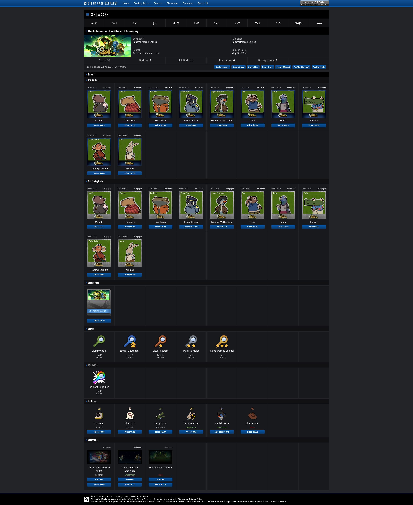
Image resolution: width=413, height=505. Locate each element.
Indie (156, 53)
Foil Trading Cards (95, 181)
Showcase (172, 3)
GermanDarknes (140, 496)
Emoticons (92, 401)
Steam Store (238, 67)
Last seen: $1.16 (191, 226)
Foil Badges (93, 364)
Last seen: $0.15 (221, 431)
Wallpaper (107, 87)
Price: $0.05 (99, 125)
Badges (91, 328)
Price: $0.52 (252, 431)
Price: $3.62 (191, 431)
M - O (175, 23)
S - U (216, 23)
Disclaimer (183, 499)
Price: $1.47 (99, 226)
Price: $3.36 (222, 226)
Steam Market (283, 67)
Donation (188, 3)
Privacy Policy (195, 499)
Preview (99, 479)
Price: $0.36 (252, 226)
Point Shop (267, 67)
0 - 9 (278, 23)
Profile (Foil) (319, 67)
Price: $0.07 (129, 125)
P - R (196, 23)
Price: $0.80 (283, 226)
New (319, 23)
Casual (148, 53)
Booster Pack (93, 282)
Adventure (138, 53)
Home (126, 3)
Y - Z (257, 23)
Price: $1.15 (129, 226)
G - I (134, 23)
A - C (94, 23)
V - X (237, 23)
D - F (114, 23)
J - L (155, 23)
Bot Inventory (222, 67)
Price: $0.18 (129, 431)
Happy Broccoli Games (145, 41)
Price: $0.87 (313, 226)
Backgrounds (93, 439)
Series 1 (91, 74)
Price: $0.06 (191, 125)
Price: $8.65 (99, 274)
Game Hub (253, 67)
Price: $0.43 (129, 274)
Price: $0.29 (99, 320)
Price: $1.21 (160, 226)
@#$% (298, 23)
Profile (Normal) (301, 67)
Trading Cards (93, 80)
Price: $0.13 (160, 484)
